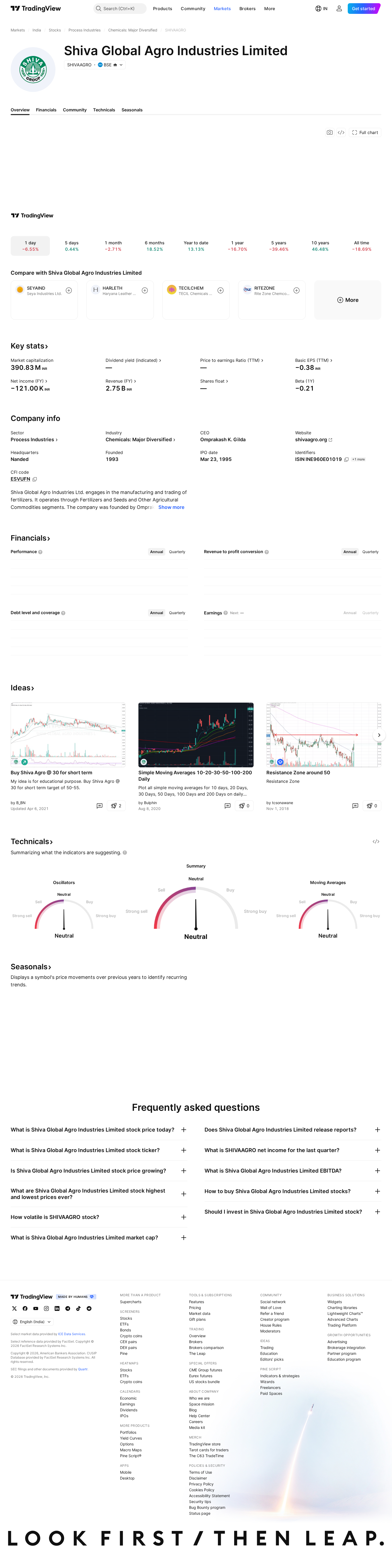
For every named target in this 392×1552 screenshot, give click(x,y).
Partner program (341, 1353)
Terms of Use (200, 1472)
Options (127, 1444)
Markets (222, 8)
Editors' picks (271, 1359)
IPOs (124, 1415)
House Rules (271, 1325)
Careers (196, 1421)
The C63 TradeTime (206, 1455)
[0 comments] (99, 805)
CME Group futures (205, 1370)
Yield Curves (131, 1438)
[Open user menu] (339, 8)
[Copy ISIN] (346, 459)
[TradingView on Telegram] (67, 1308)
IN (325, 8)
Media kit (197, 1427)
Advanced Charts (342, 1319)
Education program (344, 1359)
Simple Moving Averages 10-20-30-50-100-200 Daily (195, 776)
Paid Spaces (271, 1393)
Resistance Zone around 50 (298, 772)
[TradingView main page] (36, 8)
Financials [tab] (46, 109)
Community (193, 8)
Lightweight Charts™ (345, 1313)
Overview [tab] (20, 109)
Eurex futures (200, 1375)
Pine (123, 1353)
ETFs (124, 1324)
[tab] (156, 552)
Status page (199, 1513)
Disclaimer (198, 1478)
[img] (115, 64)
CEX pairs (128, 1341)
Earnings (127, 1404)
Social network (273, 1301)
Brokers (247, 8)
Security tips (200, 1501)
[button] (176, 8)
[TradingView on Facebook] (25, 1308)
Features (196, 1301)
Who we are (199, 1398)
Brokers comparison (206, 1347)
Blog (193, 1410)
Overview (197, 1336)
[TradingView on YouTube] (35, 1308)
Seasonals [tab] (132, 109)
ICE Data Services (71, 1334)
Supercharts (130, 1301)
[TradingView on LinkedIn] (57, 1308)
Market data (199, 1313)
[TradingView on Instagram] (46, 1308)
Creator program (274, 1319)
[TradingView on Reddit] (89, 1308)
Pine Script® (130, 1455)
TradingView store (205, 1444)
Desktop (127, 1478)
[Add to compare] (68, 290)
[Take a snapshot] (329, 132)
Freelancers (270, 1387)
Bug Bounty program (207, 1507)
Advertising (337, 1341)
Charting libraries (342, 1307)
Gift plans (197, 1319)
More (269, 8)
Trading (267, 1347)
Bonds (125, 1330)
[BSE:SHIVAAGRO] (16, 762)
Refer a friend (272, 1313)
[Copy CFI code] (34, 479)
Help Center (199, 1415)
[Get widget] (341, 132)
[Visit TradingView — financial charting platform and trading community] (32, 215)
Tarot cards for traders (209, 1450)
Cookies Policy (201, 1490)
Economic (128, 1398)
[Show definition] (56, 360)
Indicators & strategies (279, 1375)
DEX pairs (128, 1347)
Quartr (82, 1369)
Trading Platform (342, 1325)
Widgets (334, 1301)
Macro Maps (131, 1450)
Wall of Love (270, 1307)
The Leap (197, 1353)
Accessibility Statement (209, 1495)
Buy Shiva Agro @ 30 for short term (51, 772)
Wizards (267, 1381)
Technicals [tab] (104, 109)
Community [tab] (75, 109)
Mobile (125, 1472)
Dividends (128, 1410)
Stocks (126, 1318)
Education (269, 1353)
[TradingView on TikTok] (78, 1308)
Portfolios (128, 1432)
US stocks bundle (204, 1381)
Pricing (195, 1307)
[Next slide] (379, 735)
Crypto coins (131, 1336)
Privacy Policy (201, 1484)
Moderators (270, 1331)
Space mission (201, 1404)
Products (162, 8)
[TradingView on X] (14, 1308)
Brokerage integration (346, 1347)
